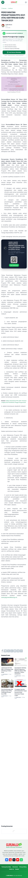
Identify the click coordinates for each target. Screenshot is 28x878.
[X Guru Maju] (14, 859)
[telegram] (15, 651)
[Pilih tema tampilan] (26, 2)
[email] (21, 651)
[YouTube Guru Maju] (17, 859)
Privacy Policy (23, 866)
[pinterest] (18, 651)
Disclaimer (15, 866)
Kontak (17, 869)
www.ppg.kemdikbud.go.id (9, 597)
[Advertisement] (14, 634)
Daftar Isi (11, 869)
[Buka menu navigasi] (2, 2)
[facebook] (5, 651)
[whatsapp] (11, 651)
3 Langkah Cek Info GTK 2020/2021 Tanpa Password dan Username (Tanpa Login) (21, 692)
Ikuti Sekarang (14, 265)
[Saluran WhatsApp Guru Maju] (21, 859)
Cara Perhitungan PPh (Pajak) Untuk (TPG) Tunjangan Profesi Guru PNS (7, 692)
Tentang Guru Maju (6, 866)
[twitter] (8, 651)
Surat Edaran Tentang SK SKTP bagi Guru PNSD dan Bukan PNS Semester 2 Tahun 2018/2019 (20, 671)
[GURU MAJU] (14, 2)
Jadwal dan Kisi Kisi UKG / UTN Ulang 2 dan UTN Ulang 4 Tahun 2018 (7, 670)
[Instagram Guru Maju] (10, 859)
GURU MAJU (10, 875)
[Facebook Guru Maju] (6, 859)
